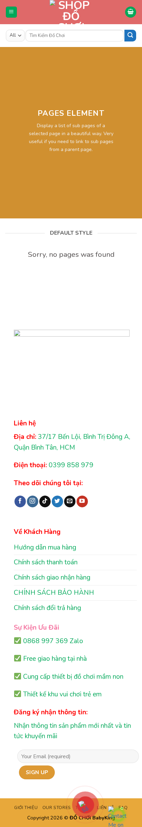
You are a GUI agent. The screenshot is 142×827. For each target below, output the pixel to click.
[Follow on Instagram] (32, 501)
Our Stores (56, 807)
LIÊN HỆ (105, 807)
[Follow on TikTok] (45, 501)
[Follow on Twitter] (57, 501)
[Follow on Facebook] (20, 501)
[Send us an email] (69, 501)
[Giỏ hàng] (130, 12)
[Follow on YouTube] (82, 501)
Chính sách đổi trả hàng (47, 607)
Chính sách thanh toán (46, 562)
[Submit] (130, 35)
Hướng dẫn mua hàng (45, 547)
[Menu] (11, 12)
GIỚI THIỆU (26, 807)
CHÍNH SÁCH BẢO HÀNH (54, 592)
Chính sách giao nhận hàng (52, 577)
